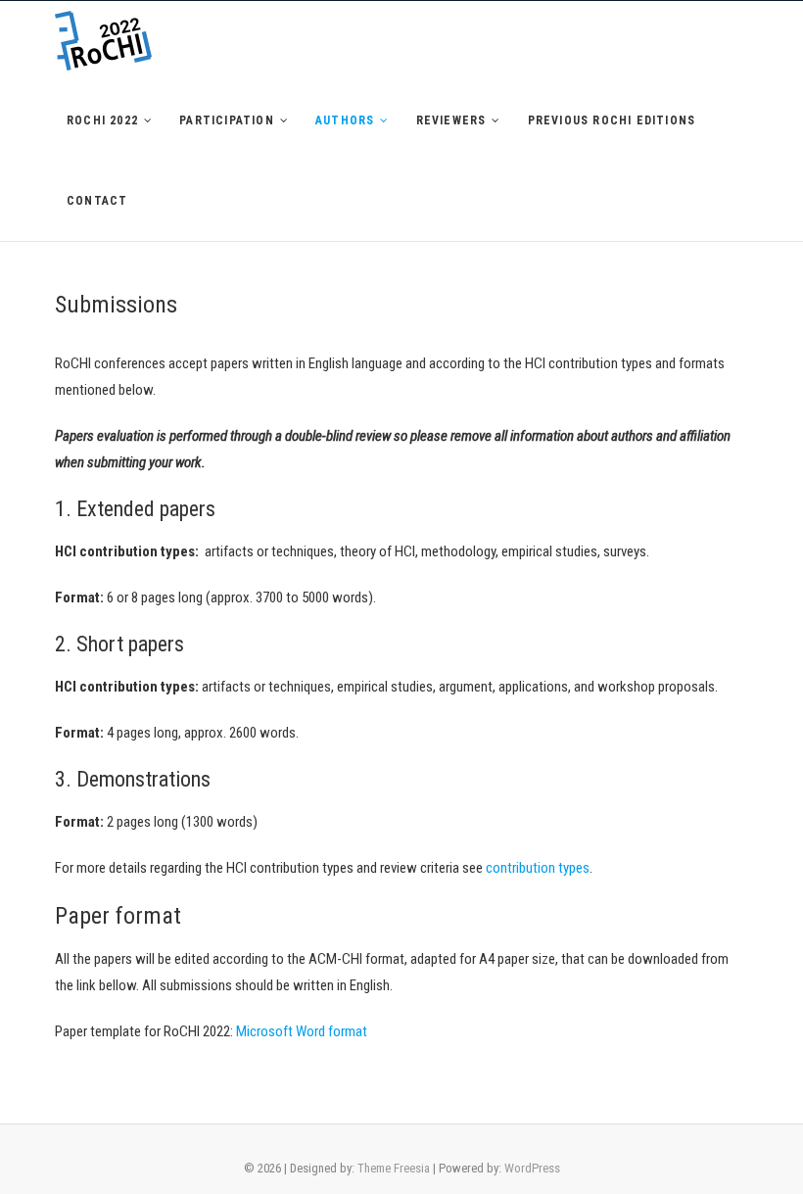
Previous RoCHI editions (612, 120)
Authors (344, 120)
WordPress (532, 1168)
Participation (226, 120)
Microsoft (264, 1031)
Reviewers (451, 120)
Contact (97, 201)
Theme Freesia (393, 1168)
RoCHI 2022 (102, 120)
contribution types (538, 868)
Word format (330, 1031)
